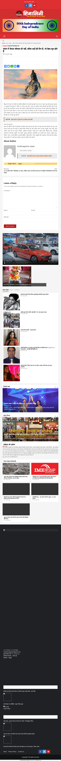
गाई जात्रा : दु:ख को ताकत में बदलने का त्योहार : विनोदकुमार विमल (18, 721)
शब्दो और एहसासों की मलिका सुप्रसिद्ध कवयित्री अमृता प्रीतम (35, 294)
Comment (7, 190)
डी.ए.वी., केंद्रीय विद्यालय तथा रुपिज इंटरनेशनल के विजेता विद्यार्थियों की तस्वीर (24, 434)
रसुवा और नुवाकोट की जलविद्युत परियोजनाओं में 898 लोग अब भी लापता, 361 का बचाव (16, 477)
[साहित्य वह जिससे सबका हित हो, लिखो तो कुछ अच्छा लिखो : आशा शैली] (7, 697)
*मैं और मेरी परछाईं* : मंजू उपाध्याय (28, 330)
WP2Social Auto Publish (24, 760)
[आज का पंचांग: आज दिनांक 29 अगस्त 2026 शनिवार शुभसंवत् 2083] (7, 740)
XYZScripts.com (38, 760)
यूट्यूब (20, 163)
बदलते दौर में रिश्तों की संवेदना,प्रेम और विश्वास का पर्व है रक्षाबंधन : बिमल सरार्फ (21, 746)
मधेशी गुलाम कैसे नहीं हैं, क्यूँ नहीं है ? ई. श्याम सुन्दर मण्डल (34, 312)
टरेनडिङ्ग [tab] (17, 290)
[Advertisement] (32, 674)
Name (6, 210)
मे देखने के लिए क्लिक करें (11, 46)
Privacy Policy (12, 751)
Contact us (21, 751)
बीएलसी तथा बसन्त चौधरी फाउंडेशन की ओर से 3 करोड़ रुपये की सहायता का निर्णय (15, 497)
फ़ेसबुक (10, 163)
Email (33, 210)
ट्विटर (14, 163)
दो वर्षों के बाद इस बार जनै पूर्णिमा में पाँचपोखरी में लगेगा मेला (44, 169)
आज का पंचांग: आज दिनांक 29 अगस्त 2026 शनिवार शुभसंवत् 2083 (17, 284)
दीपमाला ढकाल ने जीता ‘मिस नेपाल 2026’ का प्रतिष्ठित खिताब (20, 403)
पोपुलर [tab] (11, 290)
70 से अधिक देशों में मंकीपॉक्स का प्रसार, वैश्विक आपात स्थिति (17, 170)
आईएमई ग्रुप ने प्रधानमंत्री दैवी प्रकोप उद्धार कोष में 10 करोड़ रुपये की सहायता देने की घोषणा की (44, 477)
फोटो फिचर (6, 415)
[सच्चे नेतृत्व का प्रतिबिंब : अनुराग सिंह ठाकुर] (7, 710)
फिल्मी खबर (6, 386)
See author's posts (26, 150)
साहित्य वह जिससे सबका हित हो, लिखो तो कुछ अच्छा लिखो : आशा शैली (19, 691)
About (5, 751)
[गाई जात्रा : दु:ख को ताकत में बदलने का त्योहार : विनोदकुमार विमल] (7, 727)
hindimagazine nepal (25, 146)
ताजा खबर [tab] (6, 290)
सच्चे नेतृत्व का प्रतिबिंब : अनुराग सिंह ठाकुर (13, 704)
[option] (24, 276)
